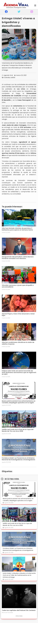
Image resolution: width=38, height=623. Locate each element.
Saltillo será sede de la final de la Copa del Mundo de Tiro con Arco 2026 (17, 430)
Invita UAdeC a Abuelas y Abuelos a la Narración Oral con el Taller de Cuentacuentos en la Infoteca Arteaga (19, 575)
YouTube (10, 612)
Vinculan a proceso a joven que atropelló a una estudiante (18, 286)
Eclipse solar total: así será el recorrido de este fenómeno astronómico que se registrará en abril (19, 372)
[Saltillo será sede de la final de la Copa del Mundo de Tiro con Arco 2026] (19, 514)
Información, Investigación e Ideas (16, 7)
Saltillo (13, 77)
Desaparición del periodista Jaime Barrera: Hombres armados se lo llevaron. (18, 257)
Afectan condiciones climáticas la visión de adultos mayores (18, 343)
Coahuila (7, 77)
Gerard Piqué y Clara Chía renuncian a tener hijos (18, 314)
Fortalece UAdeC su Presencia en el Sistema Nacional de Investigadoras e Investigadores (18, 459)
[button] (35, 5)
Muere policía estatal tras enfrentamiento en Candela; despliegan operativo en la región (18, 402)
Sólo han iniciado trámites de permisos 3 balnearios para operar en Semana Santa (17, 229)
